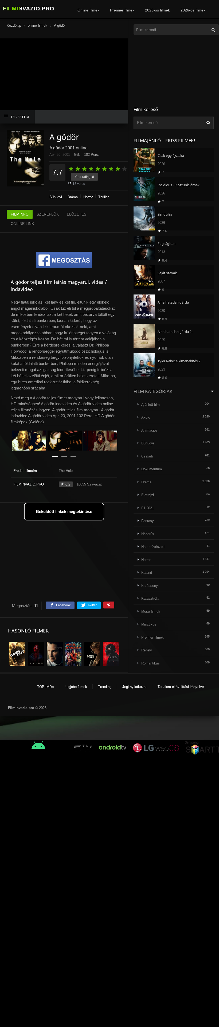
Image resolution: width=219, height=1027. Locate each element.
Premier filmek (122, 10)
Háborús (147, 534)
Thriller (103, 197)
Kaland (146, 573)
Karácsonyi (150, 586)
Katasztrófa (150, 598)
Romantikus (150, 663)
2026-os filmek (193, 10)
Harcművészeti (153, 547)
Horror (88, 197)
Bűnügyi (55, 197)
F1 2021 (147, 508)
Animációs (149, 430)
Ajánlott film (150, 405)
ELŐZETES (76, 214)
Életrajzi (147, 495)
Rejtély (146, 650)
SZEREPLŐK (48, 214)
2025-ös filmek (157, 10)
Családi (147, 456)
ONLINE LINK (22, 223)
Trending (104, 687)
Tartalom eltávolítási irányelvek (182, 687)
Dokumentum (151, 469)
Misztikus (148, 624)
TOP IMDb (45, 687)
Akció (145, 417)
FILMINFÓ (20, 214)
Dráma (73, 197)
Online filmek (88, 10)
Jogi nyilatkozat (134, 687)
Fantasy (147, 521)
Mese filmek (150, 612)
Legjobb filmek (76, 687)
